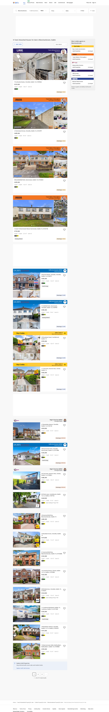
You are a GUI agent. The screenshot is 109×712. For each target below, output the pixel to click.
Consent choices (46, 709)
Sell (55, 2)
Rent (46, 2)
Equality (54, 709)
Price (52, 11)
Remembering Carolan (73, 709)
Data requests (62, 709)
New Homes (39, 2)
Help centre (90, 709)
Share (50, 2)
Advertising (83, 709)
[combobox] (31, 10)
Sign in (94, 2)
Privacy (29, 709)
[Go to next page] (46, 674)
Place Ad (88, 2)
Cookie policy (37, 709)
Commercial (61, 2)
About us (15, 709)
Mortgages (70, 2)
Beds (67, 11)
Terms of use (23, 709)
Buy (24, 2)
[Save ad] (64, 82)
